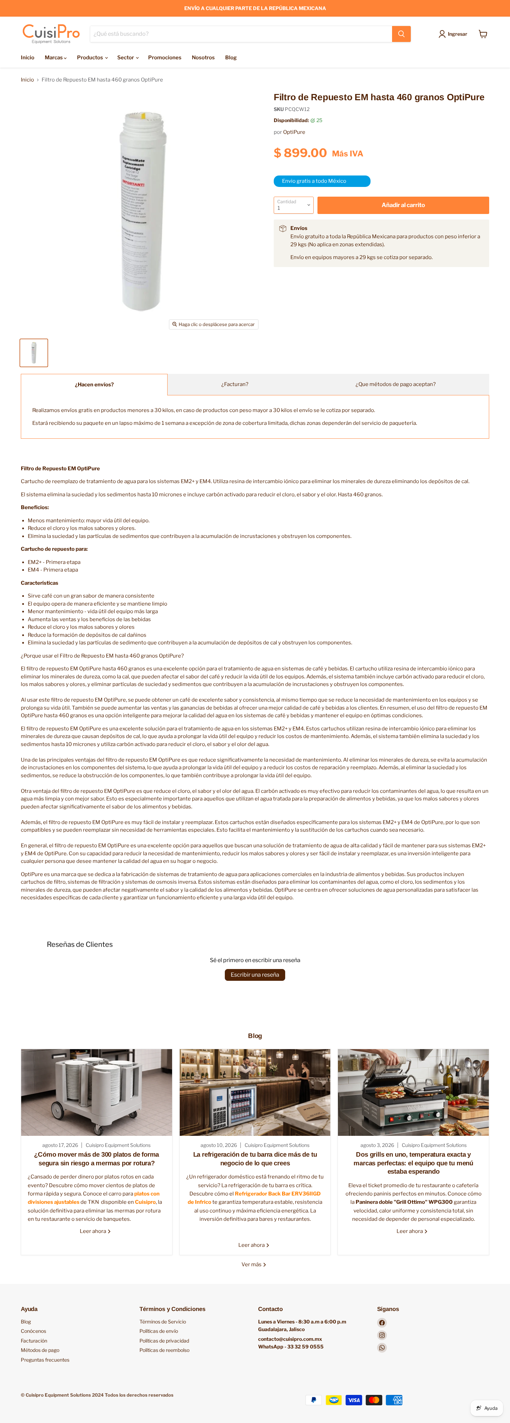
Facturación (34, 1341)
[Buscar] (401, 34)
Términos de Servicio (162, 1322)
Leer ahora (93, 1231)
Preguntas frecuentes (45, 1360)
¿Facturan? (234, 384)
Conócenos (33, 1331)
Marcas (54, 57)
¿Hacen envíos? (94, 385)
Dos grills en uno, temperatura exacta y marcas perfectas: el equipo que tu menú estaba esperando (413, 1163)
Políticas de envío (158, 1331)
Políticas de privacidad (164, 1341)
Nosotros (203, 57)
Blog (231, 57)
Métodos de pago (40, 1350)
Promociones (164, 57)
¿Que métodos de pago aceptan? (396, 384)
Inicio (27, 57)
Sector (126, 57)
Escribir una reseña (255, 974)
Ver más (252, 1264)
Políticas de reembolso (164, 1350)
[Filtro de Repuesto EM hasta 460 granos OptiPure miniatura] (34, 353)
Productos (90, 57)
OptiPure (294, 132)
